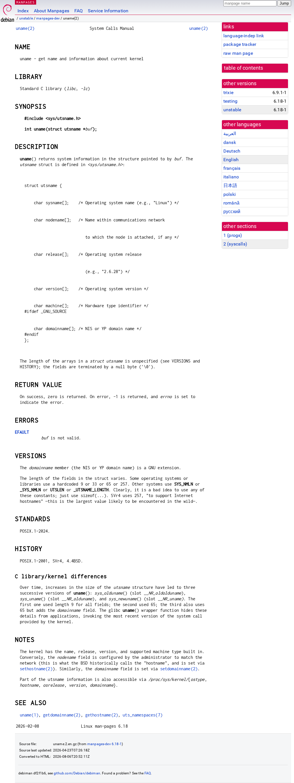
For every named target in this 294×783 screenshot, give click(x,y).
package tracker (239, 44)
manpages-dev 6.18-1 (104, 744)
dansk (229, 142)
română (231, 203)
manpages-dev (48, 18)
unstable (26, 18)
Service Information (108, 10)
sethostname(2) (36, 668)
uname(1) (29, 714)
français (231, 168)
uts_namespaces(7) (143, 714)
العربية (229, 133)
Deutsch (231, 151)
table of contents (243, 68)
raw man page (238, 53)
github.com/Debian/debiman (77, 773)
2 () (235, 244)
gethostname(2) (101, 714)
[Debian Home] (7, 11)
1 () (232, 235)
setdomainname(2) (179, 668)
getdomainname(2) (61, 714)
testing (230, 101)
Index (23, 10)
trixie (228, 92)
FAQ (78, 10)
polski (229, 194)
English (231, 159)
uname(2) (25, 28)
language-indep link (243, 35)
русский (231, 211)
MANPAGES (25, 2)
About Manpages (51, 10)
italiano (231, 177)
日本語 (230, 185)
